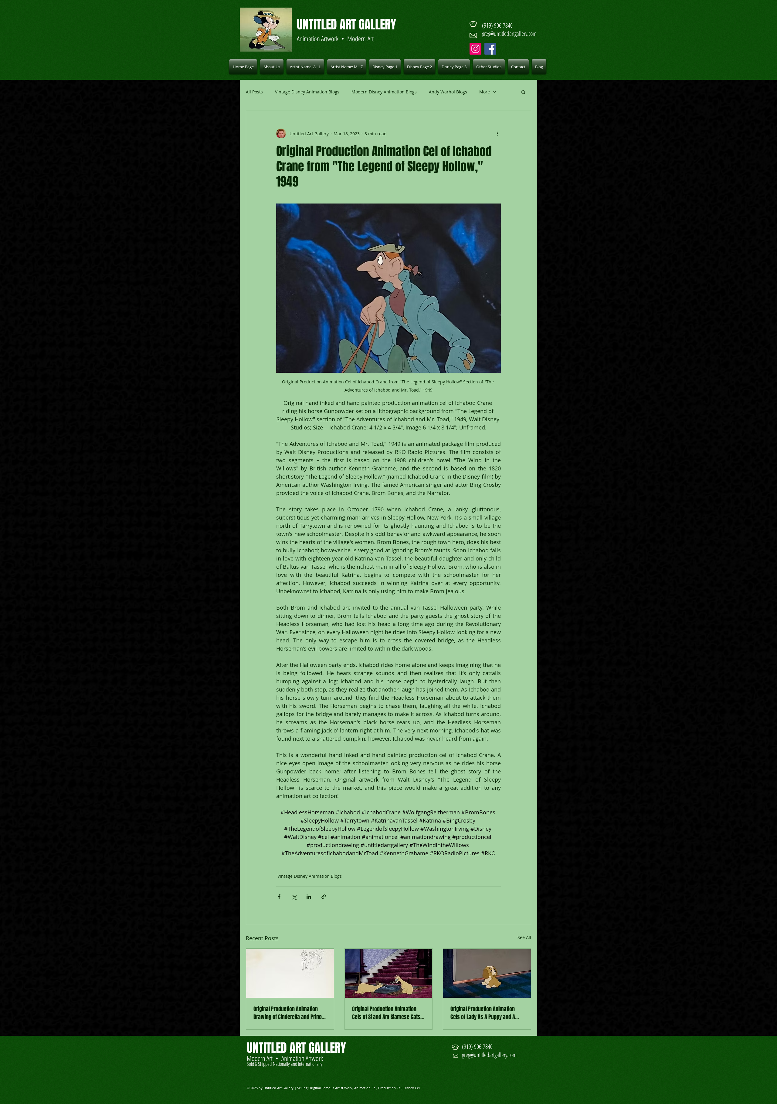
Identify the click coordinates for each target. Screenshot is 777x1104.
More (484, 92)
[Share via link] (324, 897)
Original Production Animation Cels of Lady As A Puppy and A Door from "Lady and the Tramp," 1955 (486, 1013)
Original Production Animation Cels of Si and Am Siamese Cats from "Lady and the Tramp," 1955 (387, 1013)
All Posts (254, 92)
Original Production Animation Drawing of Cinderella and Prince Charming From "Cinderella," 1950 (288, 1013)
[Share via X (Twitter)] (294, 897)
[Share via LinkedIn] (309, 897)
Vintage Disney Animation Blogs (307, 92)
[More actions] (497, 133)
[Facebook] (490, 49)
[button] (305, 66)
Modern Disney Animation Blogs (384, 92)
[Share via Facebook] (279, 897)
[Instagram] (475, 49)
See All (524, 937)
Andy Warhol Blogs (448, 92)
